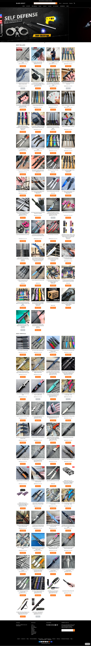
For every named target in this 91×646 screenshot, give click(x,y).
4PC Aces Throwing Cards (53, 105)
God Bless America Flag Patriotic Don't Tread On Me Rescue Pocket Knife (68, 526)
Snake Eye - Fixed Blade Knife (23, 459)
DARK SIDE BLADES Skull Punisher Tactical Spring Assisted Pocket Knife (22, 127)
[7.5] (38, 118)
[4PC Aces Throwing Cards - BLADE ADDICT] (53, 97)
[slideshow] (45, 25)
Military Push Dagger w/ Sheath (68, 126)
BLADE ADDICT (20, 3)
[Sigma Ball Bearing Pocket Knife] (53, 473)
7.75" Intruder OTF (68, 148)
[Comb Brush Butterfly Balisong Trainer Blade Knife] (38, 583)
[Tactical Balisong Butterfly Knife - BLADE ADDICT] (53, 183)
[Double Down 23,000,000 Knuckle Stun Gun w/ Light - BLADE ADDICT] (23, 97)
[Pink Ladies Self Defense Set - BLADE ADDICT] (68, 204)
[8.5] (23, 342)
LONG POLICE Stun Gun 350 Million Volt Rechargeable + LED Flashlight (23, 325)
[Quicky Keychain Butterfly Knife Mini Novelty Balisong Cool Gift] (53, 408)
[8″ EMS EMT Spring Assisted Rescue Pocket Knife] (68, 539)
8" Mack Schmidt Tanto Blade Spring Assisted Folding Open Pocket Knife (38, 303)
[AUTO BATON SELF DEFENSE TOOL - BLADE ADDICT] (23, 54)
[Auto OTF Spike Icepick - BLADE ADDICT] (23, 183)
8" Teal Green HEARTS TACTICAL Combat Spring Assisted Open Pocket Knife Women (53, 394)
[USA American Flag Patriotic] (38, 386)
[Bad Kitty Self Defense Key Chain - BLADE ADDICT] (23, 226)
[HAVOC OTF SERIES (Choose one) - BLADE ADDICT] (68, 54)
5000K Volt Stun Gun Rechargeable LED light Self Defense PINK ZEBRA (22, 504)
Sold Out (22, 88)
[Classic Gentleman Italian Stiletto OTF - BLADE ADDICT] (68, 97)
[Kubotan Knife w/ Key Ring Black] (38, 429)
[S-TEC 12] (53, 250)
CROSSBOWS (62, 6)
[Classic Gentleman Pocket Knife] (23, 473)
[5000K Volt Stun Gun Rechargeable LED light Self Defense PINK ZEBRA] (23, 492)
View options (23, 66)
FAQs (27, 638)
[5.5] (23, 429)
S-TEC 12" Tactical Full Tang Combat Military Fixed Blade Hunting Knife (53, 258)
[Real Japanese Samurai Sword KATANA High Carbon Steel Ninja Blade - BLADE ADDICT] (53, 118)
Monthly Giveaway (48, 638)
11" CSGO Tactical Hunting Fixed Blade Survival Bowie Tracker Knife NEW (22, 303)
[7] (68, 342)
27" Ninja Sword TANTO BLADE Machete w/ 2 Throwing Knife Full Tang (53, 84)
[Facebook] (1, 15)
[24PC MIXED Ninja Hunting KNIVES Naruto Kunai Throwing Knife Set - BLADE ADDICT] (23, 250)
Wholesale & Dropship (65, 638)
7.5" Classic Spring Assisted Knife (53, 459)
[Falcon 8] (38, 451)
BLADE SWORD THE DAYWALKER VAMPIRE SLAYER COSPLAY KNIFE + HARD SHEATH (68, 303)
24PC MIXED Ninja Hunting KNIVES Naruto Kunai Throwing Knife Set (23, 258)
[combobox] (45, 3)
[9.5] (68, 183)
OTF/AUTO (44, 6)
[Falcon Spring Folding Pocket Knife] (23, 539)
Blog (71, 638)
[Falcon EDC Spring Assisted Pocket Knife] (23, 583)
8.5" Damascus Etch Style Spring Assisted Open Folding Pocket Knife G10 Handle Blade (68, 372)
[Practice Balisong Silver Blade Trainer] (23, 562)
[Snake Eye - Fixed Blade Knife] (23, 451)
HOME (23, 6)
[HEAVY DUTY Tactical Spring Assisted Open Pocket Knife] (38, 495)
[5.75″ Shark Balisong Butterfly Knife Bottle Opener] (38, 408)
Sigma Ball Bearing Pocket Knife (53, 480)
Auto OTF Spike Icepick (22, 191)
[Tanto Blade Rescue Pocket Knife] (68, 451)
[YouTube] (1, 21)
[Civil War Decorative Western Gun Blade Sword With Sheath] (23, 604)
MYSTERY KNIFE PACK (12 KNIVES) (53, 302)
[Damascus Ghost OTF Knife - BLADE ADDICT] (53, 162)
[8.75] (23, 363)
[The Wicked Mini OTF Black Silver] (68, 408)
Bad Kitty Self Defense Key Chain (22, 234)
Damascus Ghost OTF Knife (53, 169)
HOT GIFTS (28, 6)
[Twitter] (1, 19)
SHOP (49, 643)
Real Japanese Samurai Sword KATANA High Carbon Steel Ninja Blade (53, 127)
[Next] (89, 25)
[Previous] (2, 25)
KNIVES (40, 6)
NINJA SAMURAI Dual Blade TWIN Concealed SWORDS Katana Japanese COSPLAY (22, 213)
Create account (65, 3)
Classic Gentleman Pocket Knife (23, 480)
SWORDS (49, 6)
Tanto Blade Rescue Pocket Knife (68, 459)
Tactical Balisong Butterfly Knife (53, 191)
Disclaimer (50, 639)
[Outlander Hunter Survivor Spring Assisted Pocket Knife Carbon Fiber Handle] (38, 539)
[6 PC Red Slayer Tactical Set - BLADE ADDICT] (53, 226)
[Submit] (56, 3)
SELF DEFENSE (55, 6)
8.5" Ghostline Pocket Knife (23, 350)
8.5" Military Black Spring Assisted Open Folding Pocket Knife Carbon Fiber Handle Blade (53, 372)
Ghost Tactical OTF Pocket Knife (38, 280)
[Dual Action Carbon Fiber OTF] (68, 583)
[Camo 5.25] (38, 162)
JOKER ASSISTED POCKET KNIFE (22, 416)
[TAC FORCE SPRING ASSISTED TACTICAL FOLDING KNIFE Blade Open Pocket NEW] (53, 429)
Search (18, 638)
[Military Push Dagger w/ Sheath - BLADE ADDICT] (68, 118)
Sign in (60, 3)
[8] (23, 75)
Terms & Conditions (33, 638)
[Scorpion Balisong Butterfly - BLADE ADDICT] (38, 97)
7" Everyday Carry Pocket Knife (68, 350)
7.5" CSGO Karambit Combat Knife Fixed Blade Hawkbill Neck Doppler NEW (53, 281)
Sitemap (58, 638)
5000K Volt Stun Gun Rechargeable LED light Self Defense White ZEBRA (68, 481)
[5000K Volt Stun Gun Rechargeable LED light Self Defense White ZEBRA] (68, 471)
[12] (38, 316)
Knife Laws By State (42, 639)
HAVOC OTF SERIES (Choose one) (68, 61)
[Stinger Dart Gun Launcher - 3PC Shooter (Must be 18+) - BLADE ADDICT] (38, 54)
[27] (53, 75)
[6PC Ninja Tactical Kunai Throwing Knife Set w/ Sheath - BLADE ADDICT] (38, 204)
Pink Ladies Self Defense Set (68, 212)
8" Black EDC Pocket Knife (68, 437)
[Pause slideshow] (90, 9)
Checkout (71, 3)
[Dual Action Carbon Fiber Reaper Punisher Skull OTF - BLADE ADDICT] (38, 183)
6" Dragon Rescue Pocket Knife (53, 148)
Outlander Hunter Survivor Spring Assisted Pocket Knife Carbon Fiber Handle (38, 548)
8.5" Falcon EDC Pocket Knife (38, 350)
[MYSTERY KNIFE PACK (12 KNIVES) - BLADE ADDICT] (53, 294)
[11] (23, 294)
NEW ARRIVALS (34, 6)
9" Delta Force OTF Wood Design (23, 169)
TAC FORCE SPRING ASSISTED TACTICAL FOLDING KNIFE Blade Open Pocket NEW (53, 438)
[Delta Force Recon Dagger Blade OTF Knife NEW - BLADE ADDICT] (68, 162)
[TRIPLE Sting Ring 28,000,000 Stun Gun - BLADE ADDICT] (68, 75)
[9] (38, 75)
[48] (53, 54)
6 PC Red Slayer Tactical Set (53, 234)
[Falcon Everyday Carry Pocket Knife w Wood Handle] (23, 517)
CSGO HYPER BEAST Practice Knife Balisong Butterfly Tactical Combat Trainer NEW (53, 213)
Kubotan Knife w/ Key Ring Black (38, 437)
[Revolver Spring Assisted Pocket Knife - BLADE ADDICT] (38, 141)
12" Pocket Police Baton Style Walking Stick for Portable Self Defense (38, 325)
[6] (53, 141)
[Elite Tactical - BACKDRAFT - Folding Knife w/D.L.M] (38, 604)
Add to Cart (53, 66)
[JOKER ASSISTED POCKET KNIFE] (23, 408)
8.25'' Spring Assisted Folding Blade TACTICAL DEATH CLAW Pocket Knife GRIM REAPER (38, 258)
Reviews (53, 638)
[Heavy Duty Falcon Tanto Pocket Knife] (23, 386)
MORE (67, 6)
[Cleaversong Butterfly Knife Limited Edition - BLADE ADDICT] (23, 141)
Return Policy (40, 638)
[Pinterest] (1, 23)
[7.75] (68, 141)
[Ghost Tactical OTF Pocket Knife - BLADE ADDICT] (38, 272)
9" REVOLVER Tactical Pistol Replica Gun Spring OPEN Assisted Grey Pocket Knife (38, 84)
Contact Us (23, 638)
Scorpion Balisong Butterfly (38, 105)
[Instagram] (1, 17)
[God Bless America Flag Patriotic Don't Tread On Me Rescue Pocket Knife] (68, 517)
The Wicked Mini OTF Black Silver (68, 416)
